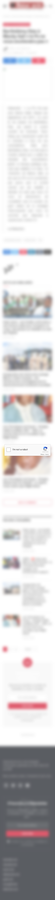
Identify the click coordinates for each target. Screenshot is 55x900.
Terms (47, 454)
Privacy (42, 454)
